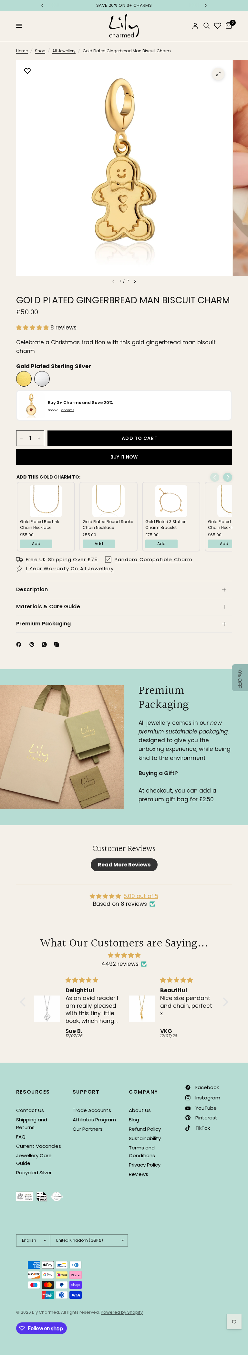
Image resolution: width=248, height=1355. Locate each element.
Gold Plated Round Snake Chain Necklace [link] (108, 524)
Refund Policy (145, 1129)
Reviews (138, 1174)
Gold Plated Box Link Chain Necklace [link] (39, 524)
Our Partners (88, 1129)
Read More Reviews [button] (124, 864)
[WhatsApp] (45, 644)
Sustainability (145, 1138)
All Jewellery (64, 51)
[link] (46, 501)
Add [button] (36, 543)
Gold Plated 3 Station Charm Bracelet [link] (166, 524)
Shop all (61, 410)
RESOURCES (33, 1091)
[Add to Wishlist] (27, 71)
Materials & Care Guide (48, 606)
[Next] (134, 281)
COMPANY (143, 1091)
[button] (33, 327)
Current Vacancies (38, 1146)
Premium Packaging (43, 623)
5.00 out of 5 (141, 896)
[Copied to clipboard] (58, 644)
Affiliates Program (94, 1119)
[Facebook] (20, 644)
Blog (134, 1119)
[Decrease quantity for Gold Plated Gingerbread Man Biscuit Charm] (21, 438)
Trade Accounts (92, 1110)
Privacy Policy (144, 1164)
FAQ (21, 1136)
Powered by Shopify (122, 1312)
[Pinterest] (33, 644)
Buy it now (124, 457)
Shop (40, 51)
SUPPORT (86, 1091)
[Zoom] (218, 74)
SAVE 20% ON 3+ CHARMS (124, 5)
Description (32, 589)
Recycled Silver (34, 1172)
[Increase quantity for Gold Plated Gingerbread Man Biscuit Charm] (39, 438)
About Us (140, 1110)
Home (22, 51)
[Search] (206, 26)
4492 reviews (120, 964)
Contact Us (30, 1110)
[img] (124, 955)
